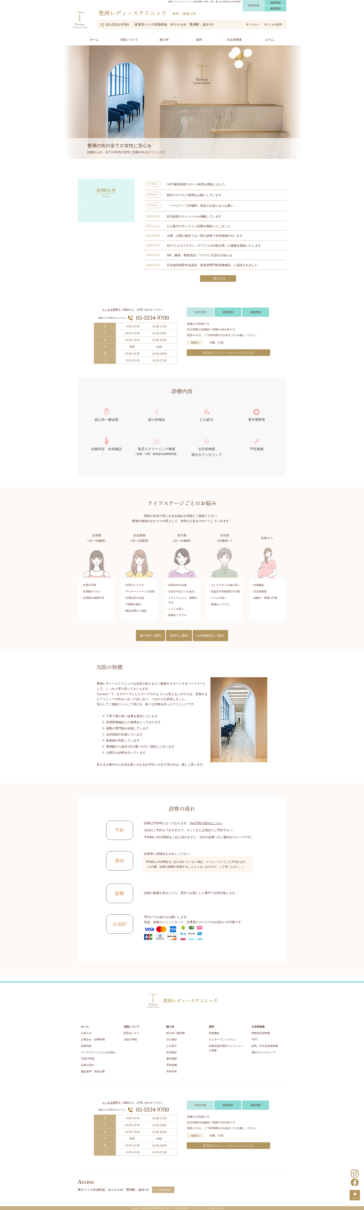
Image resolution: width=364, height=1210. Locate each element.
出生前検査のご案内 (210, 635)
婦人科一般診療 (106, 420)
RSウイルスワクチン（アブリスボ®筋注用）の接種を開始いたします (214, 245)
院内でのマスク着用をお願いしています (194, 195)
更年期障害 (256, 420)
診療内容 (86, 1046)
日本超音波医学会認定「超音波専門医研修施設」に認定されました (212, 265)
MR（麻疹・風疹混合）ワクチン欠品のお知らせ (199, 255)
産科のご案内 (179, 635)
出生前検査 (234, 39)
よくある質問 (110, 309)
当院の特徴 (87, 1058)
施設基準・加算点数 (93, 1071)
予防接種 (257, 449)
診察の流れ (87, 1065)
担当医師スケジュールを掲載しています (194, 216)
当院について (129, 39)
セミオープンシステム (222, 1039)
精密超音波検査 (261, 1033)
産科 (199, 39)
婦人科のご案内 (150, 635)
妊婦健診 (214, 1033)
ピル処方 (206, 420)
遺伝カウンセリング (263, 1052)
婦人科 (164, 39)
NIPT (255, 1039)
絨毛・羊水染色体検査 (265, 1046)
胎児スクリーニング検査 (156, 451)
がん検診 (171, 1039)
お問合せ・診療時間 (93, 1039)
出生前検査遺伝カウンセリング (206, 452)
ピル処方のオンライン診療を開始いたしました (199, 226)
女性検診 (171, 1052)
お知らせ (86, 1033)
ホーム (94, 39)
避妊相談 (171, 1058)
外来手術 (171, 1071)
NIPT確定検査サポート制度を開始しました (196, 184)
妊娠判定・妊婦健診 (106, 449)
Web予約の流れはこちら (206, 823)
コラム (269, 39)
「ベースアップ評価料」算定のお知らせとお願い (200, 205)
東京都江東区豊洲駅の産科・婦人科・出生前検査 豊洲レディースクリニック (173, 1208)
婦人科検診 (156, 420)
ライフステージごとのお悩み (98, 1052)
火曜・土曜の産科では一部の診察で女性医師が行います (205, 235)
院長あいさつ (132, 1033)
